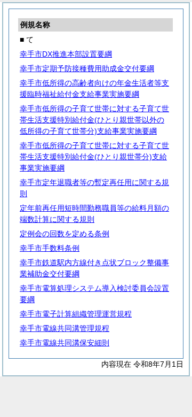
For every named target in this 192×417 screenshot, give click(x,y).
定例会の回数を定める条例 (64, 233)
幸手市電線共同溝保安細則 (64, 342)
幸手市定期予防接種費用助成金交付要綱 (87, 68)
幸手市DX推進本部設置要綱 (66, 54)
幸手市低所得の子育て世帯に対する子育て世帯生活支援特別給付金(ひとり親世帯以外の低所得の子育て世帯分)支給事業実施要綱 (94, 119)
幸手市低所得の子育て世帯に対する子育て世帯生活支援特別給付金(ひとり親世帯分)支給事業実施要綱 (94, 156)
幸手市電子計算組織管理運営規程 (76, 314)
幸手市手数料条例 (49, 248)
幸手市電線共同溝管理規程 (64, 328)
